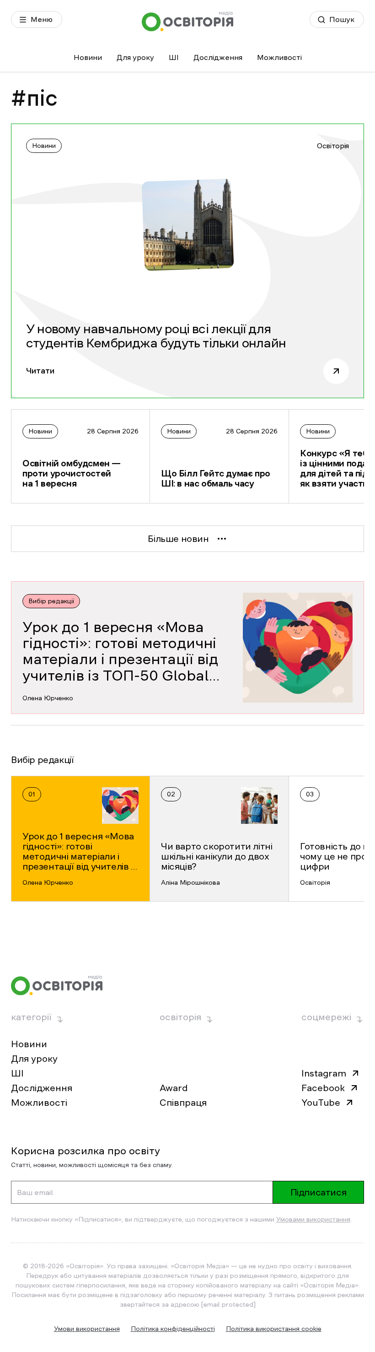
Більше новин (178, 538)
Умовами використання (313, 1219)
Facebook (323, 1087)
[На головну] (187, 21)
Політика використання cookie (273, 1328)
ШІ (174, 57)
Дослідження (217, 57)
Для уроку (135, 57)
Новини (88, 57)
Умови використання (87, 1328)
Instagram (323, 1073)
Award (174, 1087)
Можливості (279, 57)
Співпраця (183, 1102)
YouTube (320, 1102)
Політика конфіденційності (173, 1328)
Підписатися (318, 1192)
